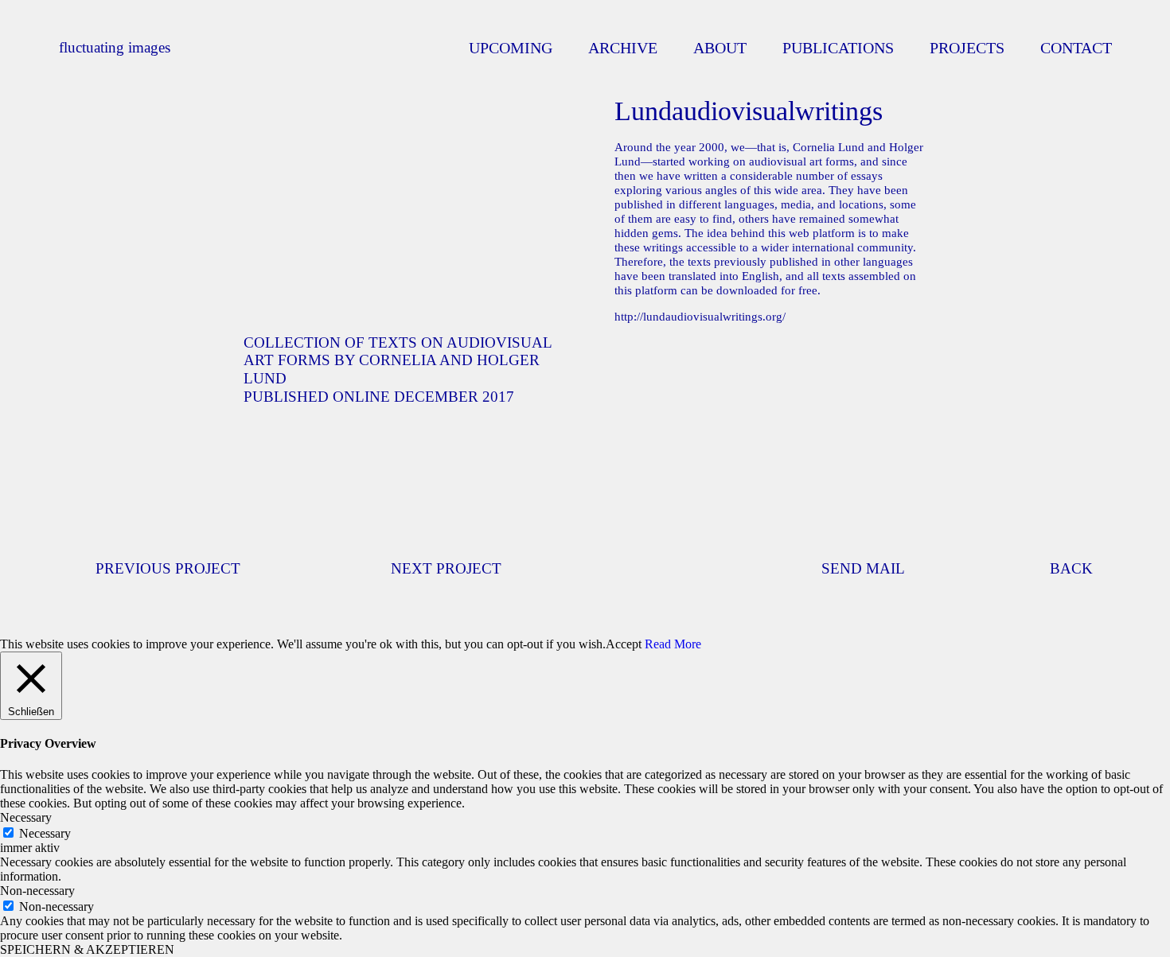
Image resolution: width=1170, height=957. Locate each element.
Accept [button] (624, 644)
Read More (673, 644)
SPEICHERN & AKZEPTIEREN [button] (87, 949)
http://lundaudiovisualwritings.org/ (700, 316)
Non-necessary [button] (37, 890)
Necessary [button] (26, 817)
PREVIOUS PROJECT (168, 568)
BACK (1071, 568)
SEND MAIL (863, 568)
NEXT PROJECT (446, 568)
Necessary (45, 833)
